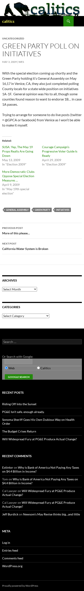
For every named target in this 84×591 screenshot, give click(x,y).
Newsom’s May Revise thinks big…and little (51, 514)
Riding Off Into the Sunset (19, 404)
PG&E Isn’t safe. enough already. (23, 412)
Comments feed (12, 558)
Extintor (7, 467)
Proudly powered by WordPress (20, 585)
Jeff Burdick (10, 514)
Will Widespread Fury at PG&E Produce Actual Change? (39, 439)
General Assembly (17, 209)
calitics (8, 21)
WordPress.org (12, 566)
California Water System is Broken (25, 246)
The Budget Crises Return (19, 431)
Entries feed (10, 550)
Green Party (42, 209)
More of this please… (16, 230)
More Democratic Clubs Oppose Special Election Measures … (18, 176)
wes (21, 61)
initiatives (62, 209)
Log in (6, 542)
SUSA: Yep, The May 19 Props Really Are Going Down (17, 151)
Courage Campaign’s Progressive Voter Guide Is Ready (59, 151)
